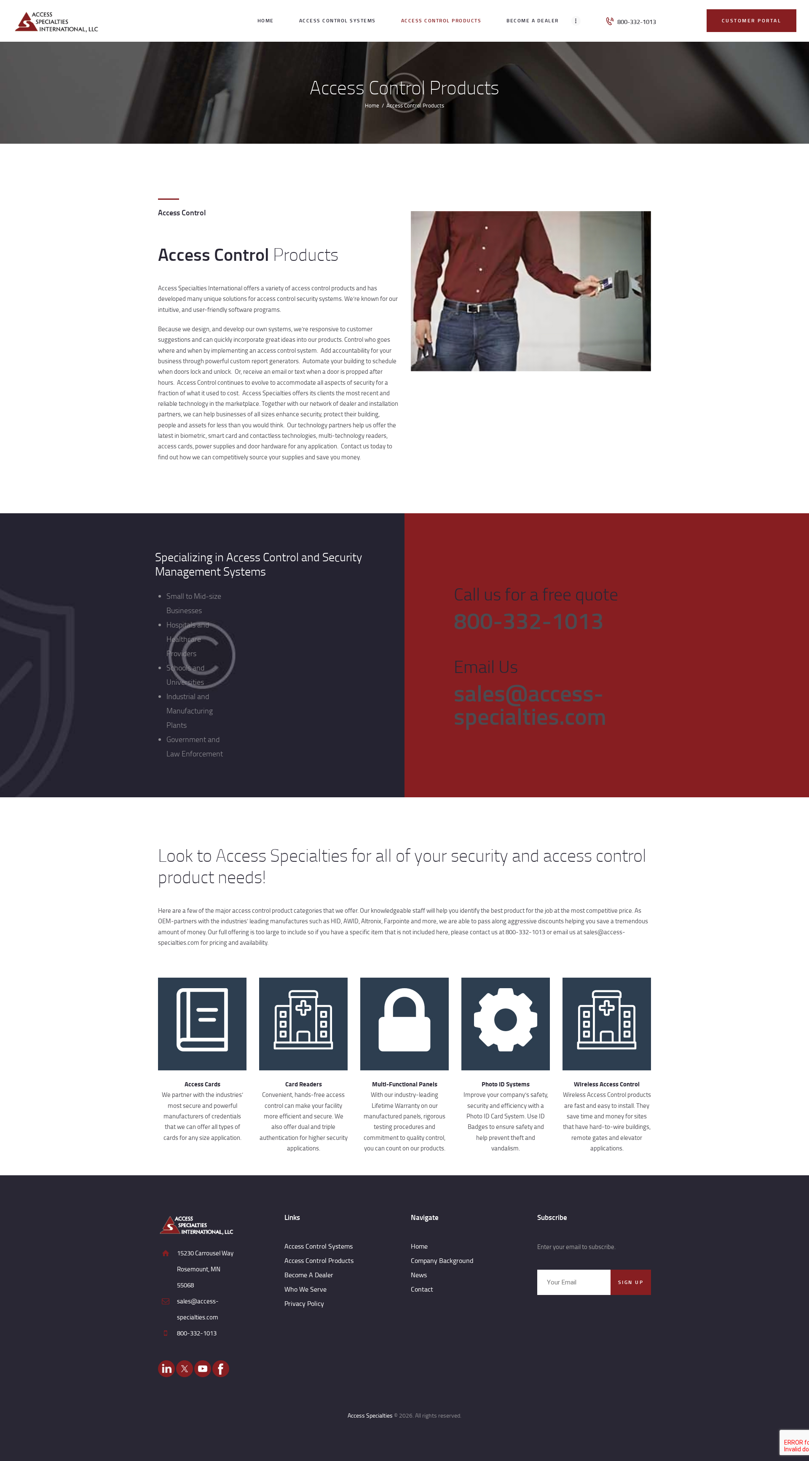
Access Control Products (319, 1260)
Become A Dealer (308, 1274)
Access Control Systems (318, 1246)
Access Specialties (370, 1415)
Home (372, 105)
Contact (422, 1289)
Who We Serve (305, 1289)
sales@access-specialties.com (530, 704)
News (419, 1274)
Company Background (442, 1260)
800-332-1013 (529, 620)
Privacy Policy (304, 1303)
